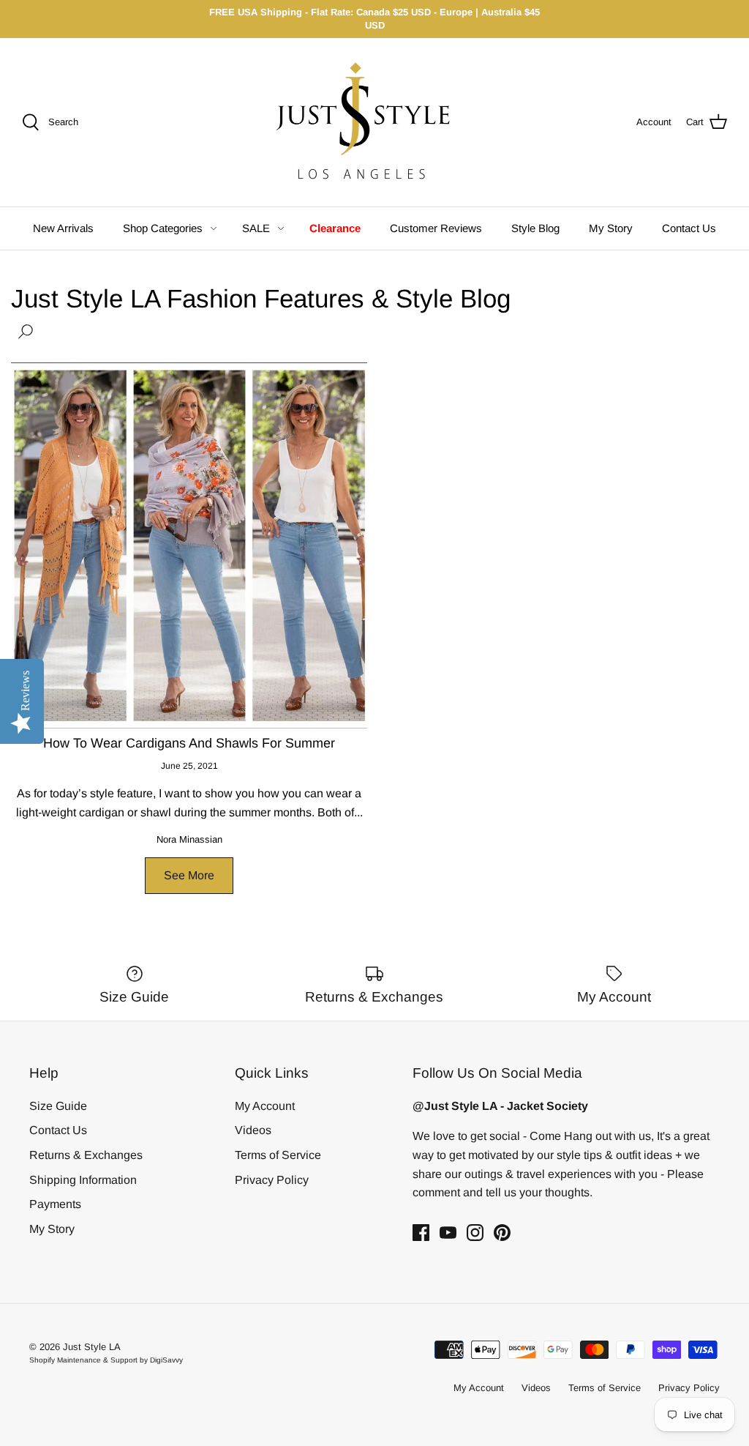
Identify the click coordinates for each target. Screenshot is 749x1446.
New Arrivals (63, 228)
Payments (55, 1204)
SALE (256, 228)
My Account (265, 1106)
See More (189, 875)
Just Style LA (92, 1346)
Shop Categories (163, 228)
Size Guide (58, 1106)
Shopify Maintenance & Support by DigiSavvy (106, 1360)
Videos (253, 1130)
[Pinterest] (502, 1232)
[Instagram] (475, 1232)
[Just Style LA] (374, 122)
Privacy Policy (272, 1180)
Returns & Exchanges (86, 1155)
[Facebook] (421, 1232)
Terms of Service (278, 1155)
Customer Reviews (436, 228)
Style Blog (535, 228)
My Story (611, 228)
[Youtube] (448, 1232)
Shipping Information (83, 1180)
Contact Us (689, 228)
